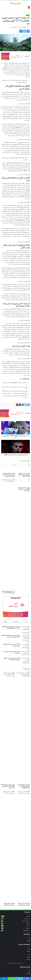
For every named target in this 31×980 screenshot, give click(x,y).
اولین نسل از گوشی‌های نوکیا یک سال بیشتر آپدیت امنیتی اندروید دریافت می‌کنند (9, 475)
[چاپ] (17, 405)
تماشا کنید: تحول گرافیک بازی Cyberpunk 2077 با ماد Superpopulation (11, 627)
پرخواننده (16, 622)
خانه (28, 12)
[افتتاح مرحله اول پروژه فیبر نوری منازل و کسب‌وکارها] (25, 653)
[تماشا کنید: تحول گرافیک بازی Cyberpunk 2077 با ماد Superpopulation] (25, 630)
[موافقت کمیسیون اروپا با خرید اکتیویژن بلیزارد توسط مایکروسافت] (25, 660)
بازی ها (27, 928)
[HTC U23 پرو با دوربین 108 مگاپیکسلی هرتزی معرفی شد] (25, 647)
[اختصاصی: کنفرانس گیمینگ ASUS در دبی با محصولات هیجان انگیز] (23, 482)
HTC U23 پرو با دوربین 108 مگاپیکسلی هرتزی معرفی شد (11, 645)
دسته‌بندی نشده (25, 921)
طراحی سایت (20, 963)
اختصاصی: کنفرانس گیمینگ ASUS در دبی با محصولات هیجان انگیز (24, 489)
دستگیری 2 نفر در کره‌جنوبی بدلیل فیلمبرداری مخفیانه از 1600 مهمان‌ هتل (24, 475)
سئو (16, 963)
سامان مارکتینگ (11, 963)
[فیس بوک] (28, 405)
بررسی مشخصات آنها (11, 75)
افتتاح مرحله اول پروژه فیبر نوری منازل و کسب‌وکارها (11, 652)
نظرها (5, 622)
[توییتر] (26, 405)
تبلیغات (28, 941)
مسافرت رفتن (26, 930)
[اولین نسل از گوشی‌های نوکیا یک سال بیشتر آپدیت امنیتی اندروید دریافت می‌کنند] (8, 468)
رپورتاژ (27, 923)
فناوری (24, 12)
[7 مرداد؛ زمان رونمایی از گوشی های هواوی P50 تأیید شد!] (8, 534)
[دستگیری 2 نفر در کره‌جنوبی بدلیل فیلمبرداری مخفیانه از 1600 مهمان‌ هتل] (23, 468)
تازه (26, 622)
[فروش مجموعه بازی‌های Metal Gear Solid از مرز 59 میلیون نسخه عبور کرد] (25, 638)
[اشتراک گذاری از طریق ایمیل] (20, 405)
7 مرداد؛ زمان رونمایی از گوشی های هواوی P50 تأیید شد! (8, 592)
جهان (28, 926)
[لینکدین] (23, 405)
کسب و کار (27, 918)
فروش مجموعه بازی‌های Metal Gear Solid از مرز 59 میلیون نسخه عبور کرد (11, 636)
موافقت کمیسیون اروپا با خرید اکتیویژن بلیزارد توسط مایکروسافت (12, 658)
